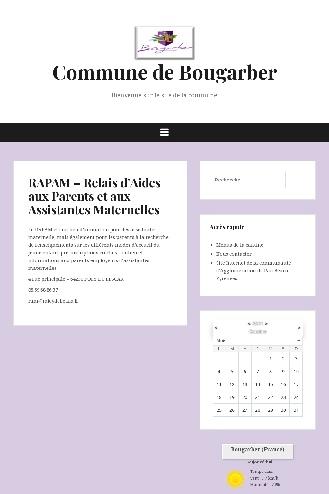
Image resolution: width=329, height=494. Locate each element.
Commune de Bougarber (164, 71)
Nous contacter (234, 254)
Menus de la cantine (239, 245)
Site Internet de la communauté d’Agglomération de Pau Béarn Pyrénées (253, 270)
